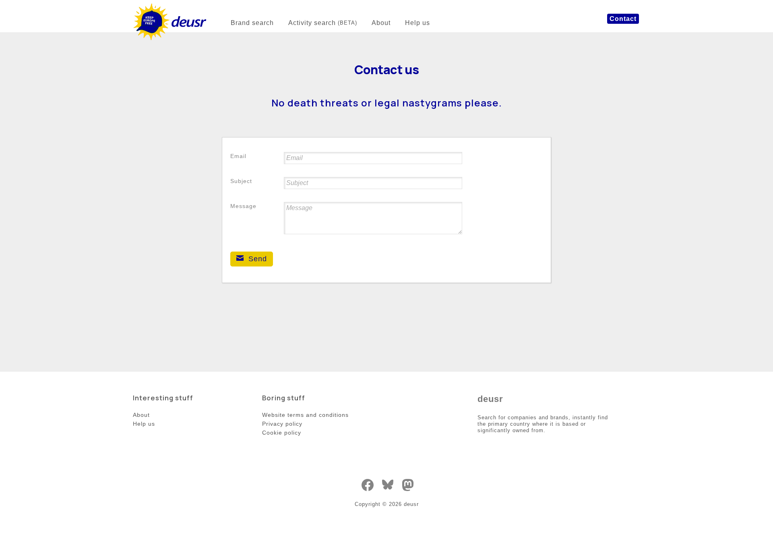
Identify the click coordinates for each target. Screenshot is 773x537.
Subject (241, 181)
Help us (417, 22)
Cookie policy (281, 432)
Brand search (252, 22)
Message (243, 206)
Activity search (322, 22)
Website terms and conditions (305, 415)
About (381, 22)
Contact (623, 18)
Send (256, 259)
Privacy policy (282, 423)
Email (238, 156)
